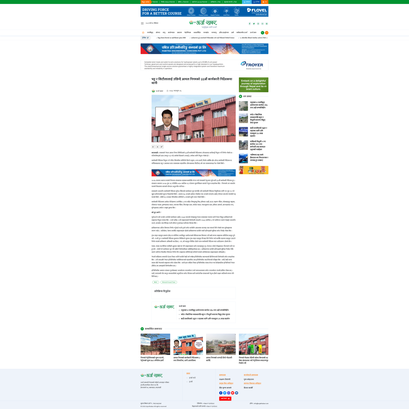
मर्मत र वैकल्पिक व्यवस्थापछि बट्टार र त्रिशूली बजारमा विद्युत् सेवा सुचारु (205, 314)
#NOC (155, 282)
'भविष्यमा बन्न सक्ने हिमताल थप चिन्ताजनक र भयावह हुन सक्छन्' (259, 158)
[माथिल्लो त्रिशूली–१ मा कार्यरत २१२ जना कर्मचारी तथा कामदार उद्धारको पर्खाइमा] (243, 145)
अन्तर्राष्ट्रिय (197, 33)
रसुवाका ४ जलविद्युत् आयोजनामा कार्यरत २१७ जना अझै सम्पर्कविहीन (205, 310)
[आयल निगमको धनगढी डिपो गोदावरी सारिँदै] (221, 344)
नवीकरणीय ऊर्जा (241, 33)
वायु (164, 33)
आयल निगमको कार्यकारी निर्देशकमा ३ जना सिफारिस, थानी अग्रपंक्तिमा (186, 359)
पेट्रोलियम (187, 33)
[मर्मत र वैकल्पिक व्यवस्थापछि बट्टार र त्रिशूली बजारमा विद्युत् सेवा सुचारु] (243, 118)
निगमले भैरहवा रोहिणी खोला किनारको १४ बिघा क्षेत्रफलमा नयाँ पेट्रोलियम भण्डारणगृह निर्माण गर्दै (253, 361)
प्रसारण (179, 33)
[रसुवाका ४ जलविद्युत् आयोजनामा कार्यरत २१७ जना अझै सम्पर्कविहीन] (243, 105)
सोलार (158, 33)
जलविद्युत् (150, 33)
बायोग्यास (171, 33)
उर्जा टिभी (224, 398)
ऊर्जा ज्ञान (253, 33)
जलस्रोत (206, 33)
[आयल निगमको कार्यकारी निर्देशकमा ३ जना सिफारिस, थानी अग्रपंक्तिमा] (188, 344)
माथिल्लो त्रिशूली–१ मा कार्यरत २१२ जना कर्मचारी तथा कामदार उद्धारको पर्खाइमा (258, 145)
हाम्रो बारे (192, 378)
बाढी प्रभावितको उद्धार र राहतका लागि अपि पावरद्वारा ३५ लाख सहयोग (205, 319)
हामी (191, 382)
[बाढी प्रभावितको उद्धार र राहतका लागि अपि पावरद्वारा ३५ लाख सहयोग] (243, 131)
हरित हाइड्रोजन (224, 33)
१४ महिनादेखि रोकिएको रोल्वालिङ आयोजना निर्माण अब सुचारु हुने (235, 38)
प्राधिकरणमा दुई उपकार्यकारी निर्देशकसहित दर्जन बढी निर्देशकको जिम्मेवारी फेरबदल (190, 38)
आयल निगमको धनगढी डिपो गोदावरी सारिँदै (219, 359)
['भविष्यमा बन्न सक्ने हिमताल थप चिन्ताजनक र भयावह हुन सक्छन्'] (243, 158)
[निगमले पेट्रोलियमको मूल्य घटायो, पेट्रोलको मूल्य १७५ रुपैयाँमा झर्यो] (155, 344)
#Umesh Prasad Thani (168, 282)
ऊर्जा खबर (159, 91)
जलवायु (214, 33)
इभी (232, 33)
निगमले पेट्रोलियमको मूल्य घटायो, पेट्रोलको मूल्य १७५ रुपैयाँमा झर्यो (152, 359)
